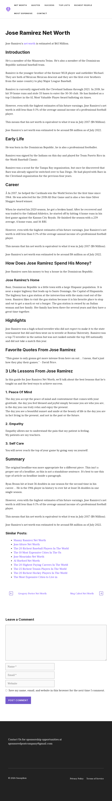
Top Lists (64, 5)
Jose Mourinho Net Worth (29, 556)
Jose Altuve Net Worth (27, 544)
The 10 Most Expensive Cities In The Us (37, 552)
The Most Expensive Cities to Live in (35, 577)
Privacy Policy (77, 778)
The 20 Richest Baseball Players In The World (41, 548)
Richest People (83, 5)
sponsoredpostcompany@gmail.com (30, 743)
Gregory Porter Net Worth (32, 593)
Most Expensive (23, 13)
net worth (29, 43)
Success (49, 5)
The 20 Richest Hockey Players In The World (40, 573)
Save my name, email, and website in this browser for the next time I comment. (57, 690)
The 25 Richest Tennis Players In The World (40, 569)
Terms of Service (95, 778)
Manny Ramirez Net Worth (30, 540)
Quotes (35, 5)
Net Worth (20, 5)
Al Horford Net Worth (27, 561)
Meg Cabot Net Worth (82, 593)
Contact (42, 13)
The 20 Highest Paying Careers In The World (41, 565)
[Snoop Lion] (8, 9)
